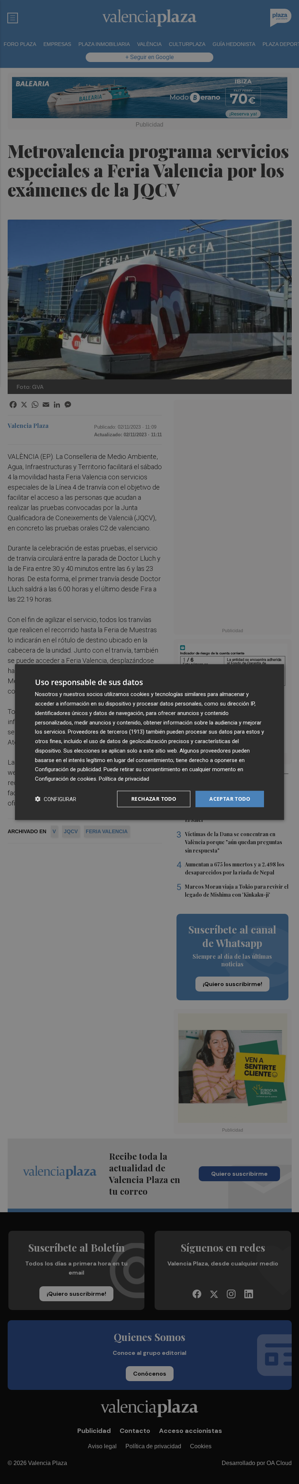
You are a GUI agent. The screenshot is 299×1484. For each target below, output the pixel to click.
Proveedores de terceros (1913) (106, 732)
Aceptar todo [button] (229, 798)
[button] (55, 799)
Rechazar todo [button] (153, 798)
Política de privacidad (124, 779)
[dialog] (149, 742)
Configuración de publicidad (68, 769)
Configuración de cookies (65, 779)
